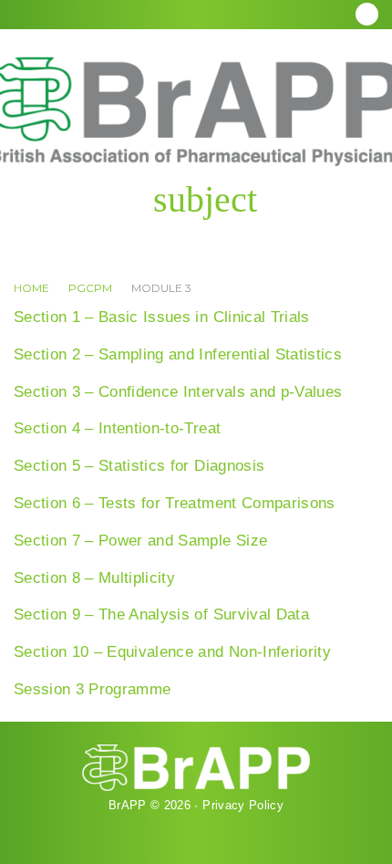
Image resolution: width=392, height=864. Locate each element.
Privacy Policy (243, 805)
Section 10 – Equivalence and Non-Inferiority (172, 652)
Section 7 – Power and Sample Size (140, 540)
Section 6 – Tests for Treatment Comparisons (174, 503)
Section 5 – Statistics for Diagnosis (139, 465)
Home (31, 288)
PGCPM (90, 288)
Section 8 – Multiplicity (94, 578)
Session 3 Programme (92, 689)
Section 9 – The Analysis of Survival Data (161, 614)
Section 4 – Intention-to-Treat (117, 428)
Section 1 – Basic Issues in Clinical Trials (162, 317)
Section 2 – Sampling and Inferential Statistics (178, 354)
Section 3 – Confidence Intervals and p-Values (178, 392)
